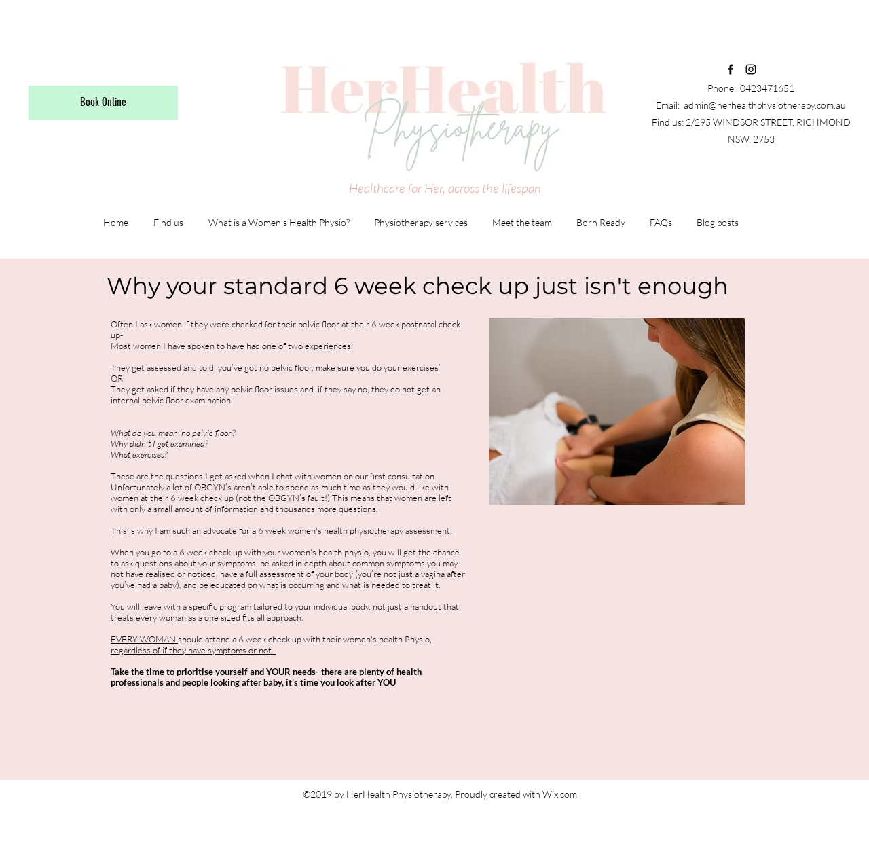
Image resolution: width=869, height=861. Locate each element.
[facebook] (730, 69)
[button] (717, 223)
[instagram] (751, 69)
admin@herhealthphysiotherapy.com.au (765, 105)
